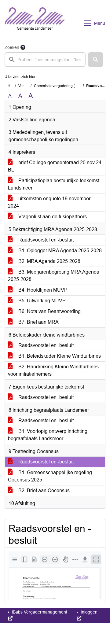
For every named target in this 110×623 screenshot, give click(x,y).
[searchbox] (45, 59)
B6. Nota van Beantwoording (49, 311)
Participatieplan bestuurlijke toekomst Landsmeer (53, 184)
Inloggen (88, 612)
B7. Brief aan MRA (38, 322)
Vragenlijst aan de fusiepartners (52, 216)
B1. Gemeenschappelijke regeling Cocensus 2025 (50, 476)
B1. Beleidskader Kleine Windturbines (59, 356)
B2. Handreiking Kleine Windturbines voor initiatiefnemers (53, 370)
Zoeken (12, 47)
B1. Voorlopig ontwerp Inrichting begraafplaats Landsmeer (47, 435)
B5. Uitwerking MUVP (41, 300)
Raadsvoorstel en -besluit (45, 239)
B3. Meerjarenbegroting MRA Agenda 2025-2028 (53, 275)
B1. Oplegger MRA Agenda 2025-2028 (59, 250)
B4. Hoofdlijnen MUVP (42, 290)
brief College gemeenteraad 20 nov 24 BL (54, 166)
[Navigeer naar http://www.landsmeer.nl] (35, 23)
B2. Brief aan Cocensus (43, 490)
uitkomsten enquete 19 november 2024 (49, 202)
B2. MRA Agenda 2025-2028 (48, 261)
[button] (95, 59)
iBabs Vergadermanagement (39, 612)
